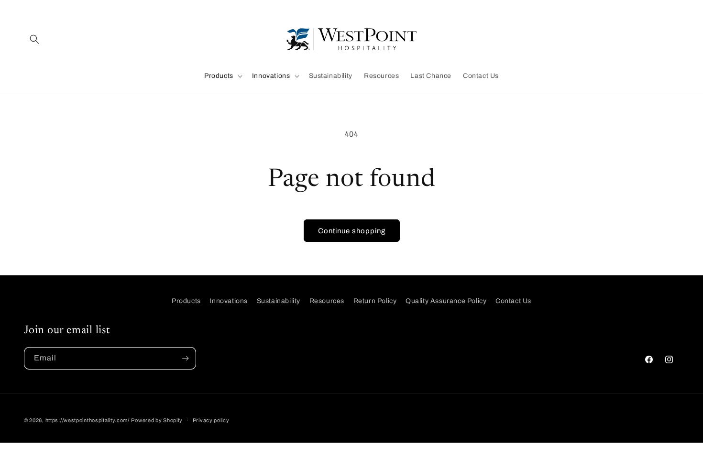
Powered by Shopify (157, 420)
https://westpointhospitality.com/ (87, 420)
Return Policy (375, 301)
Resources (326, 301)
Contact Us (513, 301)
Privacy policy (211, 420)
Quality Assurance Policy (446, 301)
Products (186, 301)
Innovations (228, 301)
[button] (34, 39)
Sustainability (278, 301)
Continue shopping (351, 231)
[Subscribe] (185, 358)
